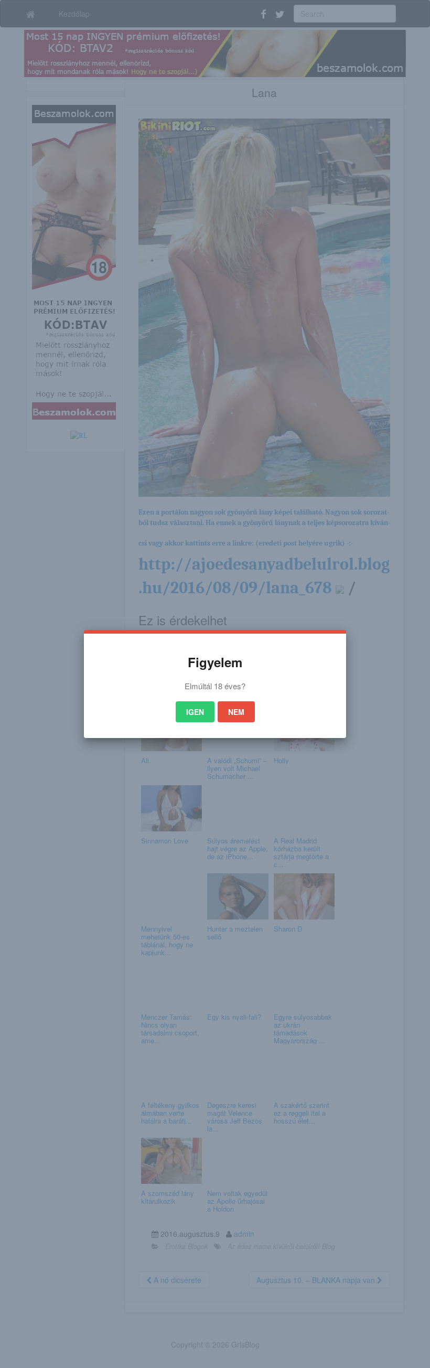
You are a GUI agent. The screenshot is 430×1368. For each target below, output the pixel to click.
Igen (195, 712)
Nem (236, 712)
